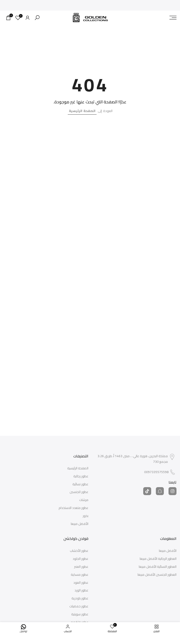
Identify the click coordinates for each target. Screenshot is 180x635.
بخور (85, 516)
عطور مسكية (79, 574)
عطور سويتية (79, 614)
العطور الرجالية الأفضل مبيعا (158, 559)
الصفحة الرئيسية (82, 111)
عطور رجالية (80, 476)
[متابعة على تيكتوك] (147, 491)
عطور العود (80, 582)
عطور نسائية (80, 484)
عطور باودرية (79, 598)
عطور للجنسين (79, 492)
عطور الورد (81, 590)
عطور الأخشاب (79, 551)
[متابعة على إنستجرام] (172, 491)
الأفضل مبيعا (79, 524)
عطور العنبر (81, 566)
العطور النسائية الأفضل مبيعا (157, 566)
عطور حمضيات (78, 606)
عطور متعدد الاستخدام (73, 508)
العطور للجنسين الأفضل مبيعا (157, 574)
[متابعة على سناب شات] (160, 491)
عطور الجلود (80, 559)
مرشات (83, 500)
